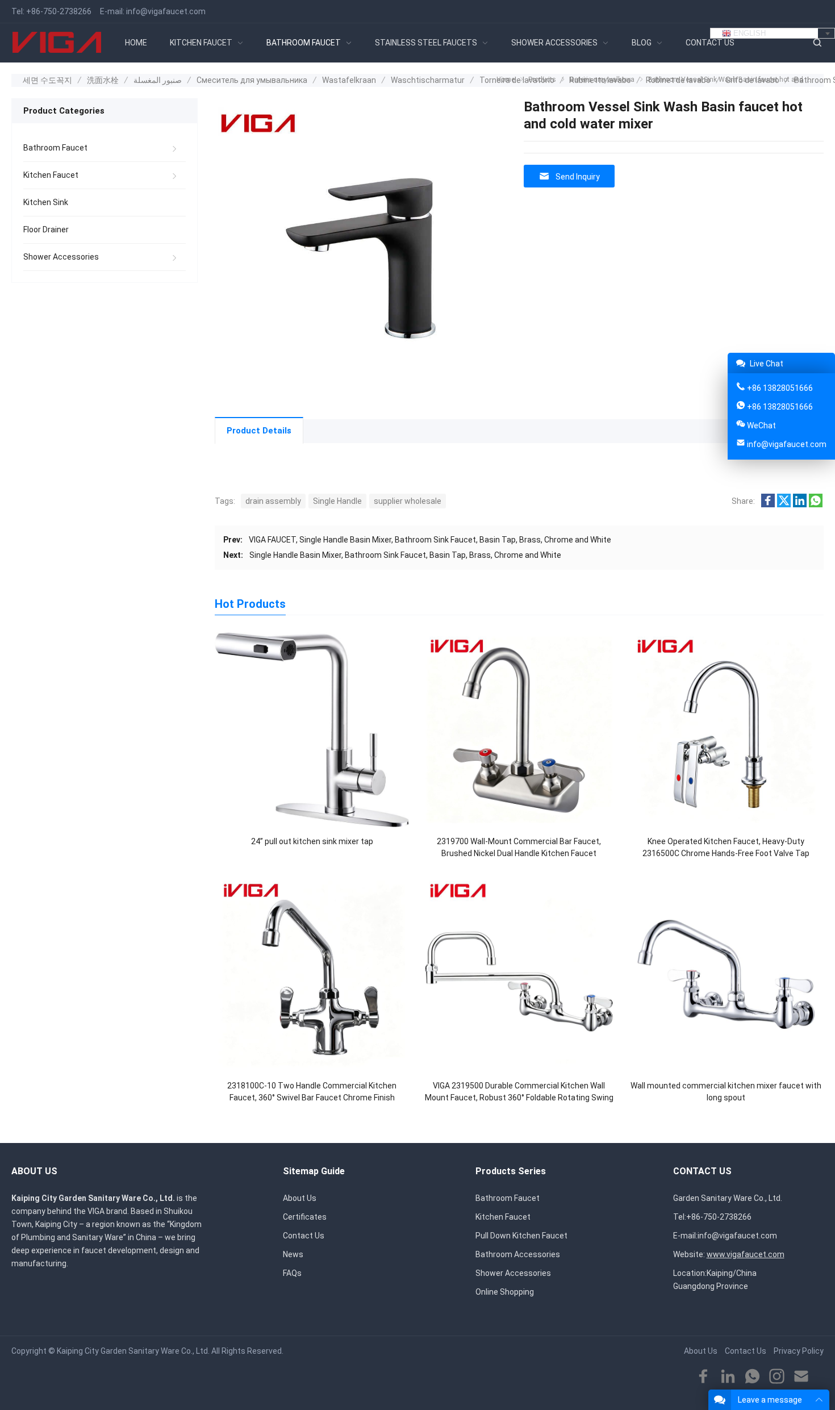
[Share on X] (784, 504)
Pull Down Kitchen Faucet (521, 1235)
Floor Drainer (46, 229)
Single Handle (337, 501)
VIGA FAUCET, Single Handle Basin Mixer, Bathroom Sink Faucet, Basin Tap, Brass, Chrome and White (430, 539)
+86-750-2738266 (58, 11)
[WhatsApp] (752, 1376)
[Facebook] (703, 1376)
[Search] (817, 42)
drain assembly (273, 501)
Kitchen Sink (45, 202)
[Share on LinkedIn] (800, 504)
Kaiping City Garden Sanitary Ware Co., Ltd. (133, 1350)
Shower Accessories (61, 256)
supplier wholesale (407, 501)
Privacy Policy (799, 1350)
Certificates (305, 1216)
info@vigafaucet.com (166, 11)
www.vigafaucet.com (745, 1254)
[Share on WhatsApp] (816, 504)
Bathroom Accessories (517, 1254)
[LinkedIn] (728, 1376)
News (293, 1254)
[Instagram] (777, 1376)
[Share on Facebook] (768, 504)
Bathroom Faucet (55, 147)
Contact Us (303, 1235)
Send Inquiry (578, 176)
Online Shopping (504, 1291)
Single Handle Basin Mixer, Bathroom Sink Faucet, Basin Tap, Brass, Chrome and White (405, 555)
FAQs (292, 1273)
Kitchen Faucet (50, 175)
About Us (299, 1198)
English (748, 33)
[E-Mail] (801, 1376)
